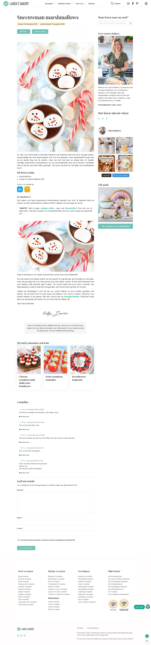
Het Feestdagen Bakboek (117, 587)
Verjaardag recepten (85, 579)
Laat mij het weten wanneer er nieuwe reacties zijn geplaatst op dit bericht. (47, 540)
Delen (24, 32)
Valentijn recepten (84, 581)
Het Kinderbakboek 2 (116, 589)
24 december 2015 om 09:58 (36, 435)
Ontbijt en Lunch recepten (57, 589)
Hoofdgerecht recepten (57, 584)
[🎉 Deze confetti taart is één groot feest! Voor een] (124, 145)
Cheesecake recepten (26, 584)
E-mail (20, 528)
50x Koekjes (112, 592)
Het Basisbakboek (115, 576)
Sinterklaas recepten (85, 597)
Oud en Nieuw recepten (87, 602)
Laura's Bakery (16, 3)
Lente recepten (53, 602)
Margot (23, 422)
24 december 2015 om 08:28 (35, 409)
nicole (23, 409)
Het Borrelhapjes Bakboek (118, 581)
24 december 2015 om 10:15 (35, 448)
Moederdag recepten (86, 589)
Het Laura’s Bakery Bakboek (118, 579)
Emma (23, 448)
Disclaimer (80, 628)
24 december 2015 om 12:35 (34, 461)
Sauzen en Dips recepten (57, 592)
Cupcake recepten (25, 587)
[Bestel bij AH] (20, 189)
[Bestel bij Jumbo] (27, 189)
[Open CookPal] (148, 607)
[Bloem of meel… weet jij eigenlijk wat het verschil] (106, 145)
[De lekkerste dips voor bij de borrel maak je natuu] (124, 163)
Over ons (79, 4)
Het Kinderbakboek (115, 584)
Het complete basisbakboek (118, 594)
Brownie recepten (24, 579)
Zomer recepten (54, 604)
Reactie (20, 490)
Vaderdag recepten (85, 592)
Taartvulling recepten (26, 604)
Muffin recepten (24, 597)
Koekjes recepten (24, 594)
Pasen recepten (84, 584)
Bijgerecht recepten (55, 576)
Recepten (49, 4)
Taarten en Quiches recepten (59, 594)
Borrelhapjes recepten (56, 579)
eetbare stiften (47, 208)
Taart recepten (23, 599)
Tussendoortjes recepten (27, 602)
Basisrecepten (23, 576)
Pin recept (41, 32)
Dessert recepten (24, 589)
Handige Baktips (71, 296)
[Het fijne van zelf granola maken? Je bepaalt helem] (106, 163)
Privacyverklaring (92, 628)
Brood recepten (54, 581)
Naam (20, 518)
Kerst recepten (83, 599)
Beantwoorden (25, 416)
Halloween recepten (85, 594)
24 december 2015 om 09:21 (35, 422)
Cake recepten (23, 581)
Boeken (92, 4)
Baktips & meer (64, 4)
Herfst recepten (54, 607)
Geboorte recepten (85, 576)
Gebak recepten (24, 592)
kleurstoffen (70, 208)
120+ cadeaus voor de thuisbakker (115, 226)
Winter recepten (54, 609)
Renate (23, 435)
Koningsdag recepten (86, 587)
